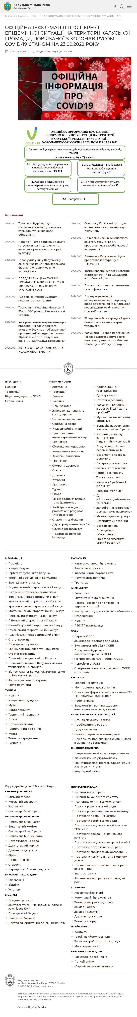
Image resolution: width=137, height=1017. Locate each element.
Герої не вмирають (109, 472)
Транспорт (59, 460)
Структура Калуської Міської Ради (29, 786)
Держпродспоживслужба (70, 524)
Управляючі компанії (67, 419)
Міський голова (19, 797)
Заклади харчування (23, 738)
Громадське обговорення (105, 532)
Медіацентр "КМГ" (109, 490)
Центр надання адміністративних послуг (70, 435)
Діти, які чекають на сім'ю (92, 720)
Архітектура (60, 484)
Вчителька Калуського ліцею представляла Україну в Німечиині (104, 260)
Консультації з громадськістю (106, 388)
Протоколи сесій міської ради (95, 820)
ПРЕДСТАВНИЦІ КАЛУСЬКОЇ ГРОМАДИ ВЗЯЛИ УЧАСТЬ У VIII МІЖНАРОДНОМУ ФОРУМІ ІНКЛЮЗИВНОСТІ (41, 284)
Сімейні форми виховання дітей (97, 734)
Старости (15, 864)
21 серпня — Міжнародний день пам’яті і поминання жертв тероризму (107, 322)
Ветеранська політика (111, 463)
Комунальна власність (68, 451)
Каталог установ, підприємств (95, 563)
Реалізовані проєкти (88, 568)
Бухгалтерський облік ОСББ (94, 645)
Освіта (56, 470)
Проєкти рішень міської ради (95, 806)
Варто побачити (19, 710)
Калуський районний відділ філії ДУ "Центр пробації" (111, 408)
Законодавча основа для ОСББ (96, 641)
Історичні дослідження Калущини (32, 577)
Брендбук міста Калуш (24, 582)
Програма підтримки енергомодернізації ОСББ (93, 652)
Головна (10, 16)
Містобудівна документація (94, 598)
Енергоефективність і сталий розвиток (111, 540)
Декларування (106, 395)
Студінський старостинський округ (33, 630)
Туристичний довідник (24, 728)
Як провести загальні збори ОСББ (98, 658)
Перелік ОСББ (84, 636)
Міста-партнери (19, 684)
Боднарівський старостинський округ (35, 587)
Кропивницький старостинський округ (35, 606)
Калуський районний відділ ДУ (111, 484)
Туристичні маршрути (23, 714)
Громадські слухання (23, 644)
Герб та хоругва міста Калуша (29, 573)
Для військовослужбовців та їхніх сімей (113, 499)
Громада (58, 391)
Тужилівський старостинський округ (34, 634)
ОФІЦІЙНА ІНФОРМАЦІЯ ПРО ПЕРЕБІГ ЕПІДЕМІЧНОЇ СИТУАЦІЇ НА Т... (77, 16)
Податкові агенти (20, 724)
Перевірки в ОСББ (87, 663)
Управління (16, 880)
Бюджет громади (20, 900)
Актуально (59, 387)
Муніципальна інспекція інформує (113, 419)
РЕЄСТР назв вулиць (88, 625)
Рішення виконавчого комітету (96, 797)
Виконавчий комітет (22, 826)
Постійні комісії (19, 859)
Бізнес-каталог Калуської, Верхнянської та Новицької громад (36, 673)
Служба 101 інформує (67, 529)
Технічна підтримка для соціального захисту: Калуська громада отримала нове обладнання (39, 229)
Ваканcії (58, 401)
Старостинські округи (67, 519)
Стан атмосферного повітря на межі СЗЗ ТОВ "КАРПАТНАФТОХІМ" (103, 694)
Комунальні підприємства (92, 897)
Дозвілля (58, 475)
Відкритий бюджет (21, 918)
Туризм (57, 489)
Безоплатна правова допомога (111, 456)
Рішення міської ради (89, 792)
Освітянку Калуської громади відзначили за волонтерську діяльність (105, 227)
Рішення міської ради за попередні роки (99, 880)
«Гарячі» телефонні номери (93, 966)
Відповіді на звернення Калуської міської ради (113, 427)
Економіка (59, 441)
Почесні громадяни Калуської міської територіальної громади (35, 665)
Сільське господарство (68, 446)
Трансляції (12, 391)
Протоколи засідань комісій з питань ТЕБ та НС (100, 827)
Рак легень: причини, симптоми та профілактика (106, 287)
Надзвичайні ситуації (67, 428)
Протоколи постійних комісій (95, 815)
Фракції (13, 855)
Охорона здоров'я (65, 465)
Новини (23, 16)
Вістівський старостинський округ (32, 592)
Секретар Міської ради (24, 811)
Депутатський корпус (23, 845)
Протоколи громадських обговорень (100, 852)
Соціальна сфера (64, 423)
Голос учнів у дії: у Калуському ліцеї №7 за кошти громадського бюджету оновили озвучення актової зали (41, 266)
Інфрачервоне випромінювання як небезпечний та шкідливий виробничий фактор (107, 274)
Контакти (15, 733)
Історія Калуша (19, 568)
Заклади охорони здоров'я (93, 902)
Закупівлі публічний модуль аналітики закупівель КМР (35, 906)
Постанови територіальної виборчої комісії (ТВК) (100, 867)
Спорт (56, 494)
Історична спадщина (23, 700)
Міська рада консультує (113, 516)
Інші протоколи (85, 873)
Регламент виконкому (24, 821)
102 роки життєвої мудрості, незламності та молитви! (38, 298)
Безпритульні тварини (112, 521)
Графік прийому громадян (93, 936)
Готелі (12, 719)
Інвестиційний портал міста (93, 573)
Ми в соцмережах (87, 946)
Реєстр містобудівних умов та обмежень (103, 611)
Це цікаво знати (85, 729)
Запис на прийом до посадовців (97, 941)
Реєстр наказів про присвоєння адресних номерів (96, 604)
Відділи (13, 884)
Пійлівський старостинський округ (32, 620)
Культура (58, 479)
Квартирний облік (87, 771)
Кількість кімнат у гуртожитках (95, 758)
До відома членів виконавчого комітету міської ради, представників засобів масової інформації (106, 243)
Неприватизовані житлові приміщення (101, 753)
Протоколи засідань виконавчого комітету (98, 835)
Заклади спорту (85, 921)
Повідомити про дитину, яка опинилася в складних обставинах (102, 740)
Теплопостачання (108, 477)
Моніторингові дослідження (94, 687)
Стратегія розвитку (109, 400)
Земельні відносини (66, 456)
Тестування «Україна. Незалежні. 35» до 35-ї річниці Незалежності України (41, 311)
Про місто (15, 563)
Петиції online (84, 961)
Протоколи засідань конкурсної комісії (102, 842)
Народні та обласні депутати (28, 869)
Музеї (12, 705)
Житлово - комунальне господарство (68, 412)
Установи (15, 889)
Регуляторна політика (89, 577)
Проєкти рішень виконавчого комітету (101, 811)
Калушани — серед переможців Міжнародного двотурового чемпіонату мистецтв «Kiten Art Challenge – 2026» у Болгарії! (106, 338)
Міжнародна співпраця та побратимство (68, 500)
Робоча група (84, 700)
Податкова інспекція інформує (67, 535)
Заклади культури (87, 911)
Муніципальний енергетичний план (33, 649)
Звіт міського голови (110, 468)
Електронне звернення (90, 957)
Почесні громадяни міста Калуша (32, 658)
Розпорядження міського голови (97, 801)
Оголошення (14, 401)
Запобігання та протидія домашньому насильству (114, 509)
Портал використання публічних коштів (36, 923)
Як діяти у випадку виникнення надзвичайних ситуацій (113, 438)
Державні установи (88, 916)
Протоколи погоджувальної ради (98, 847)
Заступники (16, 806)
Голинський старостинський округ (33, 596)
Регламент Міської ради (25, 836)
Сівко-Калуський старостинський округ (36, 625)
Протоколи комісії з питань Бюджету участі (100, 858)
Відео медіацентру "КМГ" (23, 396)
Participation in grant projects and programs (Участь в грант (67, 511)
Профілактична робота (90, 724)
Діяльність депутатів (22, 850)
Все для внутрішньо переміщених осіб (110, 448)
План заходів (61, 406)
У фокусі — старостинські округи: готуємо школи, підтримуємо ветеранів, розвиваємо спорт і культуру (41, 247)
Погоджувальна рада (23, 841)
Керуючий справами (22, 801)
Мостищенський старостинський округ (36, 611)
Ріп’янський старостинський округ (32, 615)
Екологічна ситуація (88, 682)
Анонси (57, 396)
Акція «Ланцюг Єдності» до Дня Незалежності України (40, 349)
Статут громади (19, 639)
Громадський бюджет (23, 913)
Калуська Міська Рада (31, 6)
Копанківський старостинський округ (34, 601)
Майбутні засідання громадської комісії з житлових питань (102, 764)
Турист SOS (16, 743)
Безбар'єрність (107, 525)
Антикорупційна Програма (27, 680)
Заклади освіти (85, 907)
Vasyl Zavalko (39, 1007)
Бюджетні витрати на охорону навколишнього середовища (96, 707)
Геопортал (81, 593)
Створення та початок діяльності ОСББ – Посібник (102, 670)
